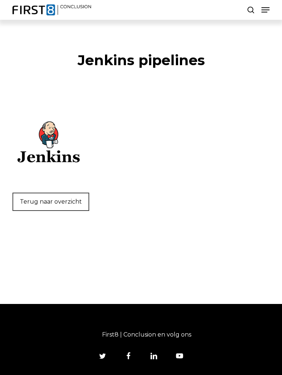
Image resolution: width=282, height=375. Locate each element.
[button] (265, 10)
